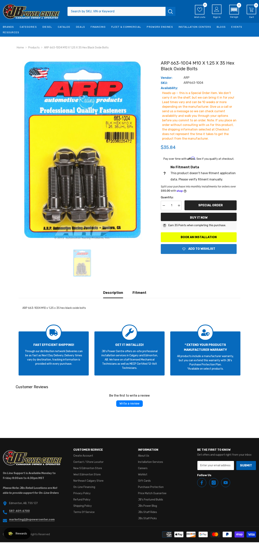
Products (34, 47)
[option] (82, 149)
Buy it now (198, 217)
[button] (234, 11)
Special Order (210, 205)
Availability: (169, 88)
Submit (246, 465)
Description (113, 293)
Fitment (139, 293)
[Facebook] (201, 482)
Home (20, 47)
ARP (186, 77)
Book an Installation (199, 237)
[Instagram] (213, 482)
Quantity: (167, 197)
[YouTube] (225, 482)
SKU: (164, 83)
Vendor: (166, 78)
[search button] (170, 11)
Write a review (129, 403)
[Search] (121, 11)
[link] (54, 353)
